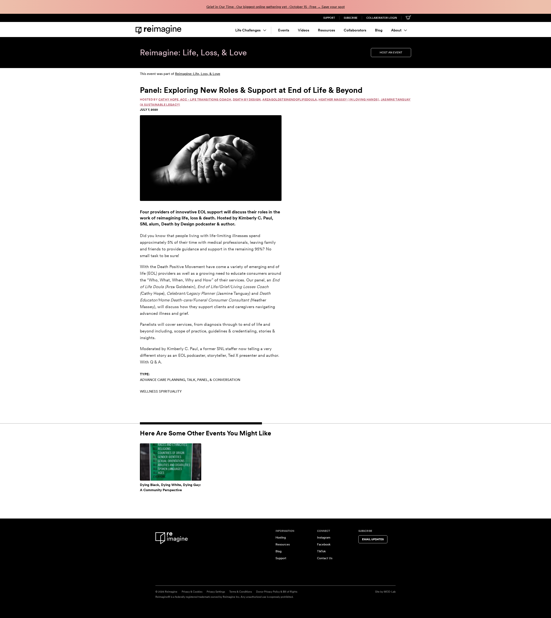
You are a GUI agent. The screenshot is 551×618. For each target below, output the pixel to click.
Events (283, 30)
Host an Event (391, 52)
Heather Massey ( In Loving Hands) (349, 99)
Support (329, 17)
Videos (303, 30)
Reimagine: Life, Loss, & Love (197, 74)
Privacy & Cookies (192, 591)
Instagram (323, 537)
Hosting (281, 537)
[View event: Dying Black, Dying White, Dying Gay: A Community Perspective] (170, 461)
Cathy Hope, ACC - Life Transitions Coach (194, 99)
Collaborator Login (381, 17)
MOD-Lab (390, 591)
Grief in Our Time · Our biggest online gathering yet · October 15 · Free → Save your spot (275, 7)
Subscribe (351, 17)
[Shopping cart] (408, 17)
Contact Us (324, 558)
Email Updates (373, 539)
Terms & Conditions (240, 591)
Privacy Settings (216, 591)
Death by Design (247, 99)
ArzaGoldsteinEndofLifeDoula (289, 99)
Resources (326, 30)
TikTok (321, 551)
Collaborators (355, 30)
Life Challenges (248, 30)
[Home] (159, 29)
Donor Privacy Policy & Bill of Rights (276, 591)
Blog (378, 30)
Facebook (323, 544)
